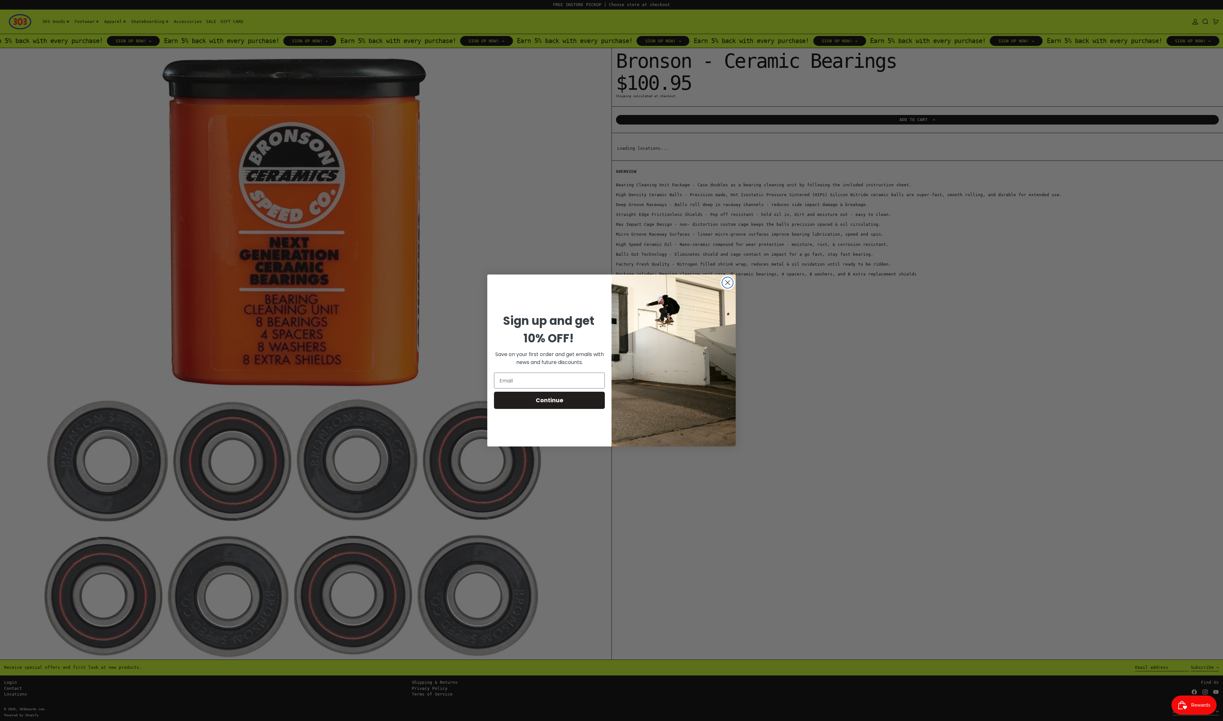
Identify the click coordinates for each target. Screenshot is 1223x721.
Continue (549, 400)
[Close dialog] (727, 282)
